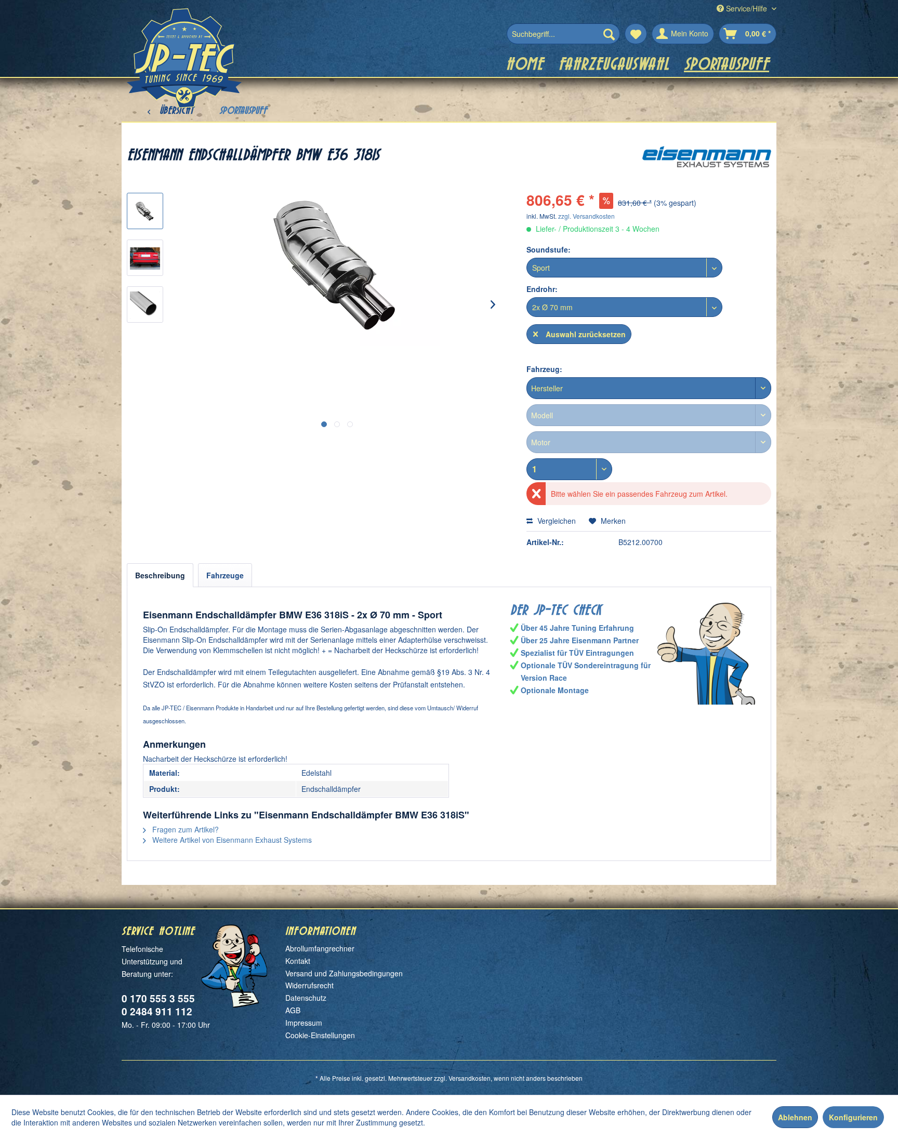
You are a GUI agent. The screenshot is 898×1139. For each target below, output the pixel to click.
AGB (292, 1010)
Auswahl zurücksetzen (586, 334)
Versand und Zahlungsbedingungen (344, 973)
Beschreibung (160, 575)
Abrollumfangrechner (319, 948)
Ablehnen (795, 1117)
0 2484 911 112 (157, 1011)
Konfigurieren (853, 1117)
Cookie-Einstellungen (320, 1035)
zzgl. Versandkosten (586, 215)
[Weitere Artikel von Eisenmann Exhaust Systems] (706, 164)
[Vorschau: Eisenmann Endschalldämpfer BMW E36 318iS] (145, 211)
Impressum (303, 1022)
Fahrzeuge (225, 575)
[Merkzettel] (636, 33)
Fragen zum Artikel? (184, 829)
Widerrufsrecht (309, 985)
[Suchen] (609, 33)
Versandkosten (469, 1078)
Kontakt (297, 961)
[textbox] (649, 388)
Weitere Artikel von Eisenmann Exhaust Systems (231, 840)
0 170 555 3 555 (158, 998)
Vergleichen (555, 520)
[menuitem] (563, 33)
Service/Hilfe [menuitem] (746, 8)
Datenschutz (305, 997)
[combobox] (648, 388)
